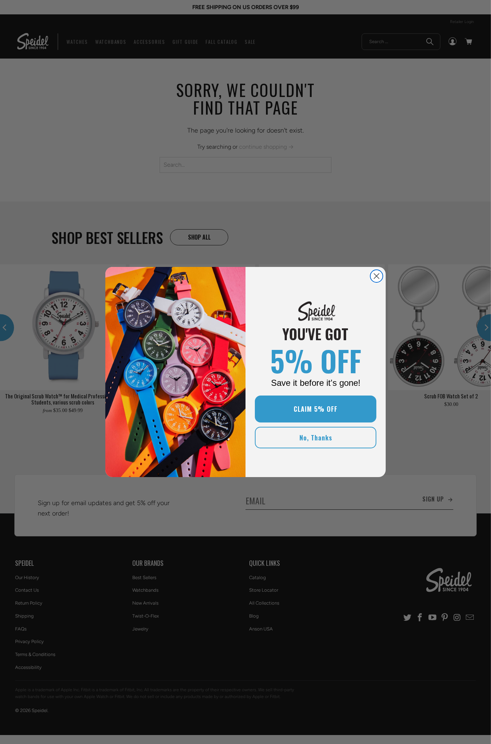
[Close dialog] (376, 276)
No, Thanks (315, 437)
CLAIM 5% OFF (316, 408)
